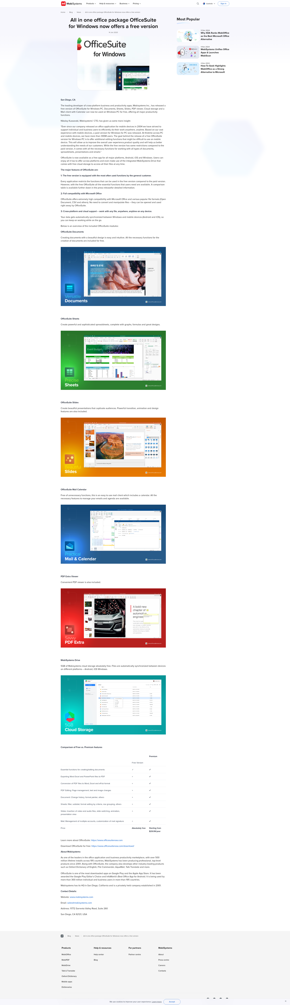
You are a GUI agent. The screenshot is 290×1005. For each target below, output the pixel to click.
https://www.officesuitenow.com (107, 840)
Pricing (136, 3)
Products (90, 3)
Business (123, 3)
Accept (172, 1002)
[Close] (285, 1001)
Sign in (223, 3)
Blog (71, 12)
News (79, 12)
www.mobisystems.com (81, 897)
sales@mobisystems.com (79, 903)
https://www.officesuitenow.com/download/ (112, 846)
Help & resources (106, 3)
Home (63, 12)
